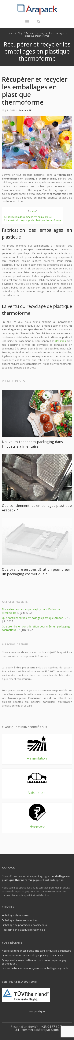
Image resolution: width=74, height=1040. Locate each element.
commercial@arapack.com (40, 1030)
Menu (27, 23)
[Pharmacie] (37, 818)
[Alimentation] (37, 749)
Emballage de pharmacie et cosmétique (25, 925)
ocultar (32, 211)
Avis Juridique (37, 1011)
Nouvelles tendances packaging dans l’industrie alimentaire (32, 444)
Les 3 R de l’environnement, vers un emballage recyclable (35, 968)
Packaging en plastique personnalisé (23, 929)
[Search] (38, 21)
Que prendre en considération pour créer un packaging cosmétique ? (36, 571)
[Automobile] (37, 783)
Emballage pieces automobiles (19, 920)
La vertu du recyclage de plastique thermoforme (32, 220)
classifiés (60, 341)
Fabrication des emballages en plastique (28, 217)
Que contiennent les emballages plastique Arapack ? (34, 618)
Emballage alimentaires (15, 915)
